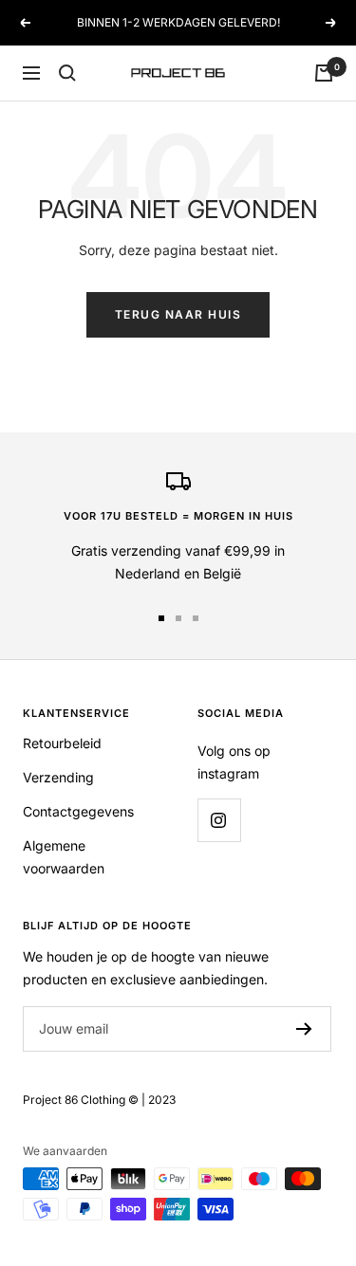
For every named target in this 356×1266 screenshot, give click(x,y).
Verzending (58, 777)
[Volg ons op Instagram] (218, 819)
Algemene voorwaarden (63, 856)
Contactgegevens (78, 811)
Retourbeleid (62, 743)
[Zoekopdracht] (67, 73)
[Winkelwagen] (323, 73)
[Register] (304, 1029)
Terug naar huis (178, 314)
